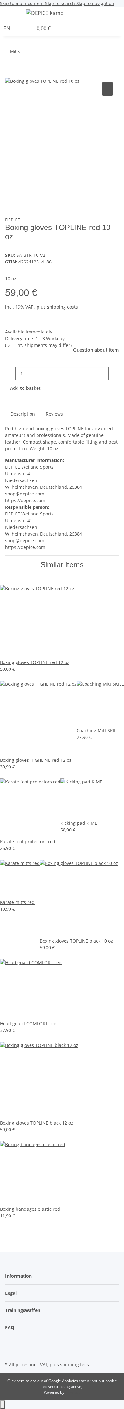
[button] (122, 14)
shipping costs (62, 307)
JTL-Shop (72, 1392)
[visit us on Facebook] (10, 1345)
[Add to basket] (10, 73)
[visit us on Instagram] (10, 1352)
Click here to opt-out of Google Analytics (42, 1381)
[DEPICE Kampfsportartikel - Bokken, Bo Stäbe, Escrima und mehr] (44, 13)
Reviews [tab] (54, 414)
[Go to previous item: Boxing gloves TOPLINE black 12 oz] (36, 53)
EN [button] (7, 28)
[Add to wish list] (107, 89)
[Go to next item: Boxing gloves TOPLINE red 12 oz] (25, 53)
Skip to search (60, 3)
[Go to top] (2, 1404)
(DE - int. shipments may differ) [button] (38, 345)
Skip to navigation (95, 3)
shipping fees (74, 1365)
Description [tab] (22, 414)
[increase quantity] (114, 373)
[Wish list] (28, 28)
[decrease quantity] (10, 373)
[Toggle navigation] (13, 14)
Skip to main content (22, 3)
